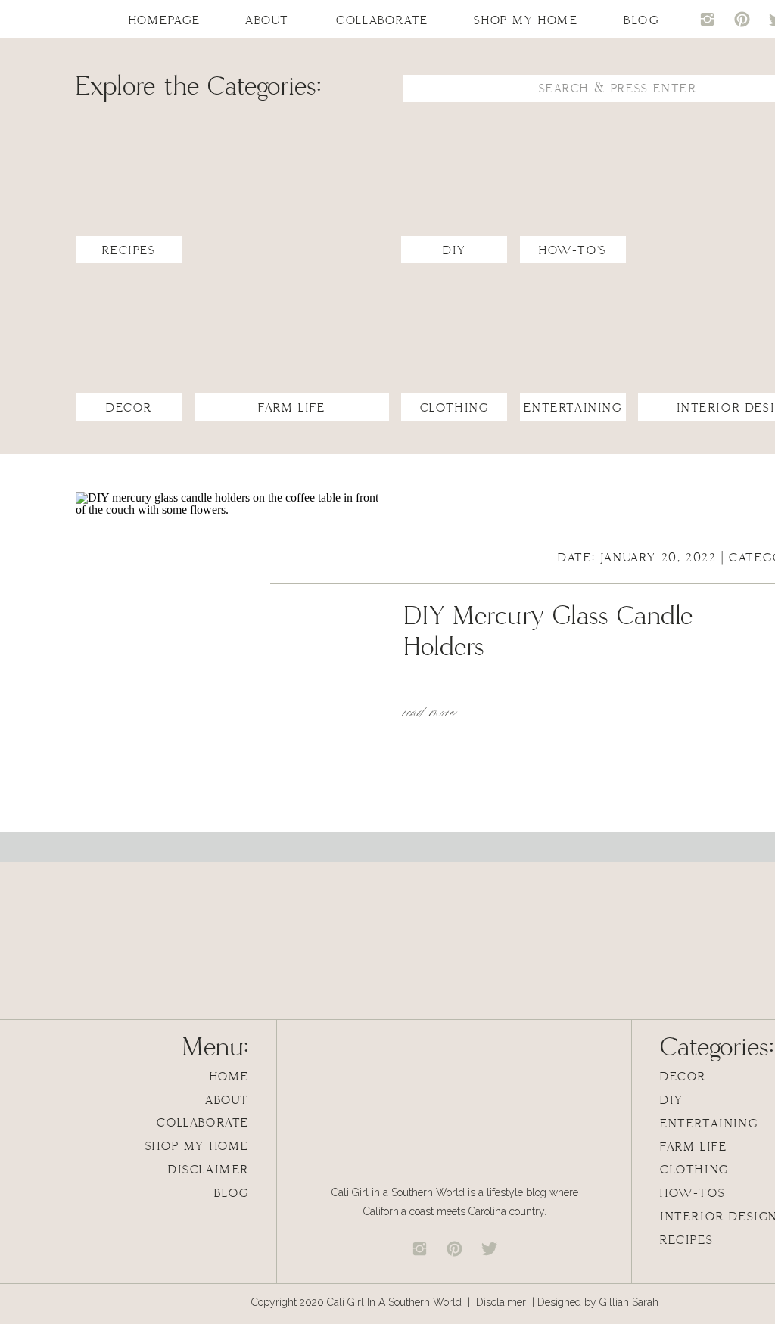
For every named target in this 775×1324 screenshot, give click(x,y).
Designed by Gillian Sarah (597, 1302)
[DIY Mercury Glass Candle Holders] (227, 643)
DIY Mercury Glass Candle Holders (548, 632)
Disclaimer (502, 1302)
